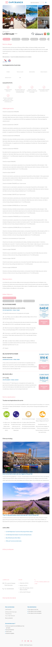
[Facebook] (22, 641)
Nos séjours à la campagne (34, 613)
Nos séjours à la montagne (34, 611)
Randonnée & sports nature (9, 297)
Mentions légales (10, 633)
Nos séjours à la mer (33, 609)
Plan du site (8, 631)
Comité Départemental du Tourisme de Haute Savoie (18, 534)
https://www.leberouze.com (41, 581)
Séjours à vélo (19, 300)
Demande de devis (44, 322)
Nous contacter (9, 618)
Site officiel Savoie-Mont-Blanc (13, 538)
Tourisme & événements (8, 300)
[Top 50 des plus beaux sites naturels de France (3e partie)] (26, 503)
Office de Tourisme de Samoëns (13, 541)
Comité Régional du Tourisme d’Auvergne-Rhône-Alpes (19, 531)
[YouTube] (28, 641)
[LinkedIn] (31, 641)
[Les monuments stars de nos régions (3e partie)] (26, 462)
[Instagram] (25, 641)
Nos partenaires (10, 629)
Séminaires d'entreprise (29, 300)
